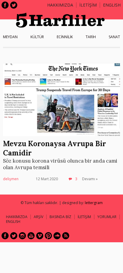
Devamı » (90, 178)
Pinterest (48, 235)
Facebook (5, 5)
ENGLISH (112, 5)
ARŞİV (38, 216)
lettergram (94, 202)
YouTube (31, 235)
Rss (65, 235)
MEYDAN (10, 36)
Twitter (13, 5)
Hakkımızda (60, 5)
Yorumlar (106, 216)
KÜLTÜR (37, 36)
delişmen (11, 178)
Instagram (22, 235)
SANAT (114, 36)
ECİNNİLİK (65, 36)
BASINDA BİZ (60, 216)
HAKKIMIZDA (16, 216)
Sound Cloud (57, 235)
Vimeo (39, 235)
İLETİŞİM (88, 5)
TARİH (91, 36)
